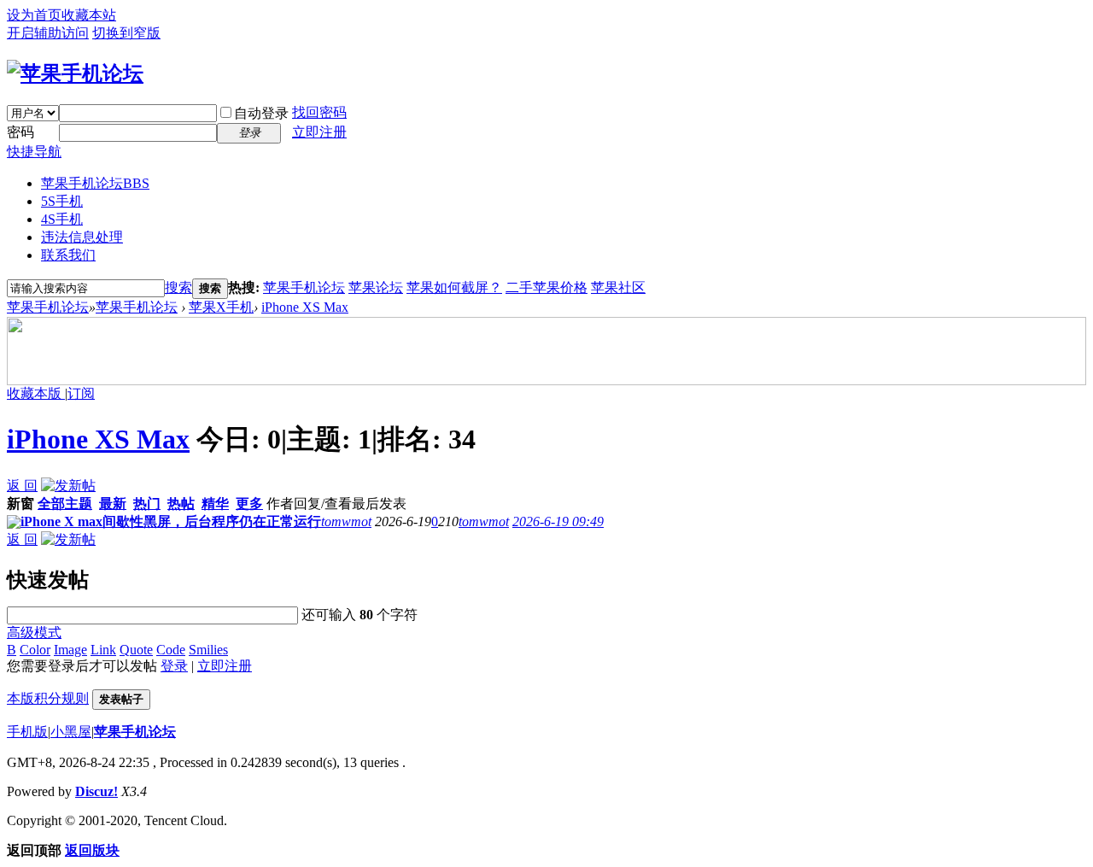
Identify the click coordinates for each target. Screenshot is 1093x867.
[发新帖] (68, 485)
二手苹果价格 (546, 287)
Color (35, 649)
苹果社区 (618, 287)
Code (170, 649)
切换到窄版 (126, 33)
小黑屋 (70, 731)
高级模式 (34, 632)
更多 (249, 503)
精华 (215, 503)
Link (103, 649)
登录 (174, 666)
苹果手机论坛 (95, 183)
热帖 (181, 503)
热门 (147, 503)
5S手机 (62, 201)
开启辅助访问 (48, 33)
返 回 (22, 485)
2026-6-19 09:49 (558, 521)
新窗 (20, 503)
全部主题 (65, 503)
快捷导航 (34, 151)
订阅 (81, 393)
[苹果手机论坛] (75, 73)
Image (70, 649)
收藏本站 (88, 15)
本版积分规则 (48, 698)
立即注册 (319, 132)
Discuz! (96, 791)
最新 (112, 503)
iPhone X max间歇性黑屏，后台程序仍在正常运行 (170, 521)
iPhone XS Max (304, 307)
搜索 (178, 287)
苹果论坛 (375, 287)
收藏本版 (36, 393)
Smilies (208, 649)
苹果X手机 (221, 307)
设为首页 (34, 15)
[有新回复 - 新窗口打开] (13, 524)
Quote (136, 649)
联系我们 (68, 255)
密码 (20, 132)
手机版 (27, 731)
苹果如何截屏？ (454, 287)
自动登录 (261, 113)
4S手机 (62, 219)
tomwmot (346, 521)
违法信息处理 (82, 237)
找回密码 (319, 112)
